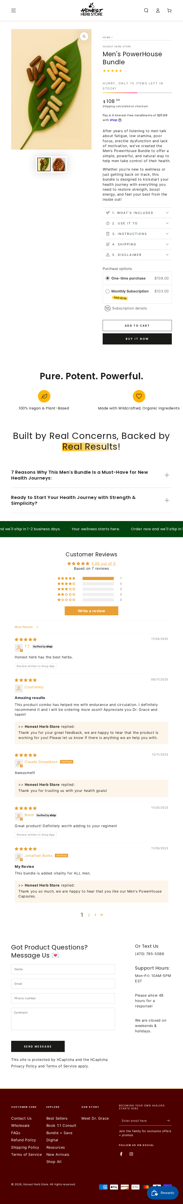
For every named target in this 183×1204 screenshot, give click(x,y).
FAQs (15, 1133)
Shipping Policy (25, 1147)
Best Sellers (57, 1118)
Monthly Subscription (130, 294)
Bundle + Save (59, 1133)
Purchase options (117, 268)
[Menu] (13, 10)
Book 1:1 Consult (61, 1125)
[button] (146, 10)
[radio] (108, 278)
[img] (26, 639)
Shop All (54, 1161)
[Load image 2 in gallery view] (58, 164)
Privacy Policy (24, 1066)
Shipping (109, 106)
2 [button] (89, 915)
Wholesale (20, 1125)
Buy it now (137, 339)
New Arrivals (57, 1154)
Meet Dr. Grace (95, 1118)
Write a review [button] (91, 611)
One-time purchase (128, 278)
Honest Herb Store (117, 46)
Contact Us (21, 1118)
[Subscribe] (169, 1120)
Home (106, 37)
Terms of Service (61, 1066)
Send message (38, 1046)
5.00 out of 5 (104, 563)
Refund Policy (23, 1140)
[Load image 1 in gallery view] (44, 164)
